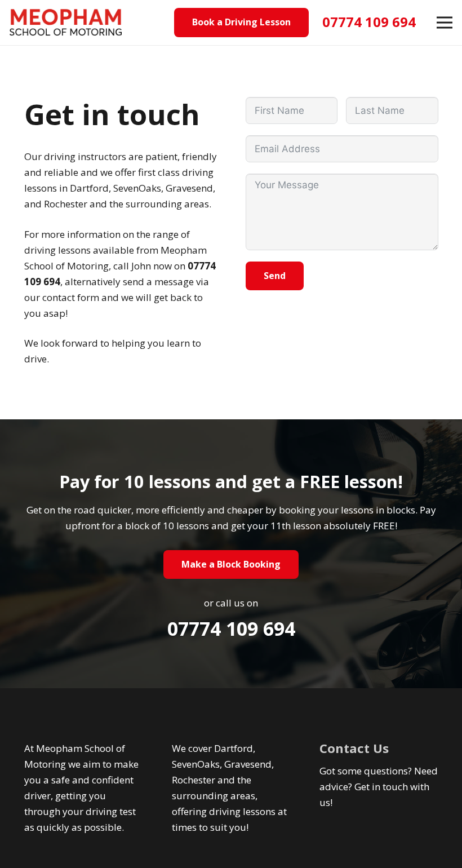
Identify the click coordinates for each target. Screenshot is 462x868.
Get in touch (381, 786)
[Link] (66, 22)
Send (275, 275)
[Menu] (444, 22)
